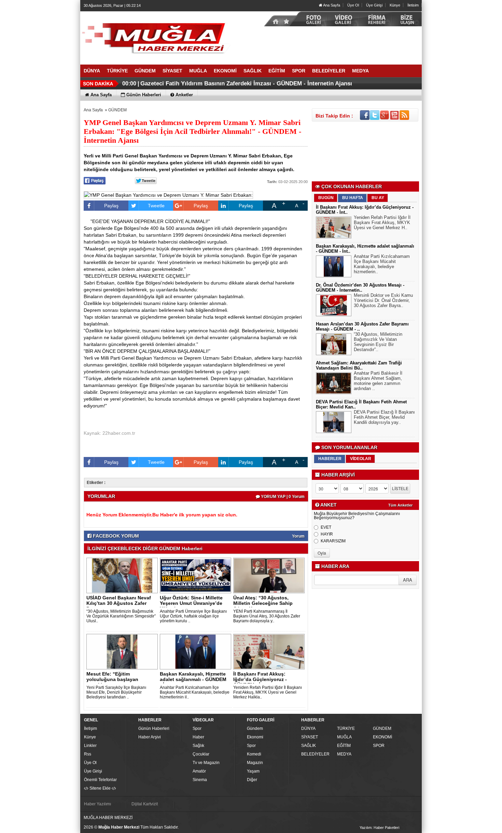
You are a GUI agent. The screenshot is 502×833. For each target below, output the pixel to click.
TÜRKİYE (346, 728)
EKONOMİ (382, 737)
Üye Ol (353, 5)
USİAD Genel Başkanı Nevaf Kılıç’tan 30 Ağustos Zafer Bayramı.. (118, 603)
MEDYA (344, 754)
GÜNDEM (117, 110)
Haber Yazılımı (97, 804)
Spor (197, 728)
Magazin (255, 762)
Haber (198, 737)
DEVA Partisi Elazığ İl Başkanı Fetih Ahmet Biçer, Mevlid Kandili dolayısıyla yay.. (384, 417)
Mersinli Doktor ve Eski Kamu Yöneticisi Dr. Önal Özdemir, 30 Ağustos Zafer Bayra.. (383, 300)
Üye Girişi (374, 5)
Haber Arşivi (149, 737)
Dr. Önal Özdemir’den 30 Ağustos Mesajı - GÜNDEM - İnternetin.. (360, 287)
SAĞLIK (308, 745)
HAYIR (327, 534)
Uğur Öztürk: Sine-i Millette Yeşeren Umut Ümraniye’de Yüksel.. (191, 603)
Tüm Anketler (400, 505)
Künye (395, 5)
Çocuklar (201, 754)
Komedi (254, 754)
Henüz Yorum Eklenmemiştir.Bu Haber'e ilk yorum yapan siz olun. (161, 514)
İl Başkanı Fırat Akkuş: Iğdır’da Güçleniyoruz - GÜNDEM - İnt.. (260, 679)
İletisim (413, 5)
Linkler (90, 745)
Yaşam (253, 771)
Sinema (200, 779)
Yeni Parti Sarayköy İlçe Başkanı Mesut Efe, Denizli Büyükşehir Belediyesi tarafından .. (116, 692)
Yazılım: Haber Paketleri (379, 827)
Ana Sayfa (331, 5)
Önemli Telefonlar (100, 779)
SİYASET (309, 737)
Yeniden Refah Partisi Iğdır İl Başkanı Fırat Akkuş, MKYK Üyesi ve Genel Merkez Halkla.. (267, 692)
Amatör (199, 771)
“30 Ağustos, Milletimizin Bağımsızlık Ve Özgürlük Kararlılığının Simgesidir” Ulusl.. (121, 616)
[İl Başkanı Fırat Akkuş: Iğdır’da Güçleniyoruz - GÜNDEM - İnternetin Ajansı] (270, 651)
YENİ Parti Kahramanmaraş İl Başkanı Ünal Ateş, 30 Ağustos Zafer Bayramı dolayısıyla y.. (266, 616)
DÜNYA (308, 728)
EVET (326, 527)
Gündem (255, 728)
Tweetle (156, 205)
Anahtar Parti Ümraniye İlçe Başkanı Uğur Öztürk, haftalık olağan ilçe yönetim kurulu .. (193, 616)
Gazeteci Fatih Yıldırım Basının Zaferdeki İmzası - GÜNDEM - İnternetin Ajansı (246, 83)
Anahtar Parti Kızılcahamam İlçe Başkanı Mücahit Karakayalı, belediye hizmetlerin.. (382, 264)
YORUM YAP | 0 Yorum (282, 496)
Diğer (252, 779)
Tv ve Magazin (206, 762)
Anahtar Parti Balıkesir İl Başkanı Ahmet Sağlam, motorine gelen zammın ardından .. (378, 381)
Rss (87, 754)
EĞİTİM (344, 745)
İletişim (90, 728)
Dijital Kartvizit (144, 804)
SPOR (379, 745)
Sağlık (198, 745)
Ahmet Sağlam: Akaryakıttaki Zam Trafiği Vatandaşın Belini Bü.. (359, 365)
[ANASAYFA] (155, 35)
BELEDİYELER (315, 754)
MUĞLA (344, 737)
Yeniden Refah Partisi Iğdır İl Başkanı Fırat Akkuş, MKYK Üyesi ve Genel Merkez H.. (382, 222)
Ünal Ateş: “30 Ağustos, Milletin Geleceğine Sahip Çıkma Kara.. (263, 603)
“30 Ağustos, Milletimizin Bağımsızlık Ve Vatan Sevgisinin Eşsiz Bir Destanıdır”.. (378, 342)
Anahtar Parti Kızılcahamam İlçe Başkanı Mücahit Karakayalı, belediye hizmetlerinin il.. (194, 692)
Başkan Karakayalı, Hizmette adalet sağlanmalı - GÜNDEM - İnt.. (193, 679)
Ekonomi (255, 737)
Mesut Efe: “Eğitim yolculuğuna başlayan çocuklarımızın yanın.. (112, 679)
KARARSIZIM (333, 541)
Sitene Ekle (100, 788)
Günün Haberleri (153, 728)
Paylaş (111, 205)
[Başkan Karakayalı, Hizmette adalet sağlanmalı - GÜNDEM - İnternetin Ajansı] (197, 651)
